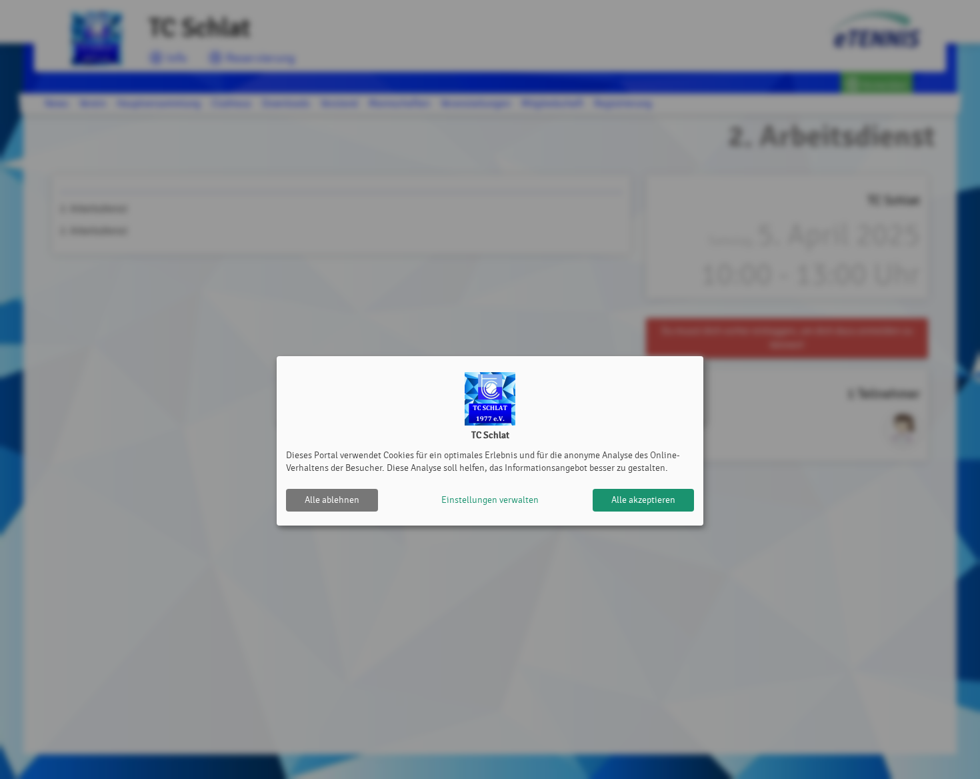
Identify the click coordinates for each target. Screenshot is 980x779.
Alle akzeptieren (643, 500)
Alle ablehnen (332, 500)
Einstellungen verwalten (490, 500)
